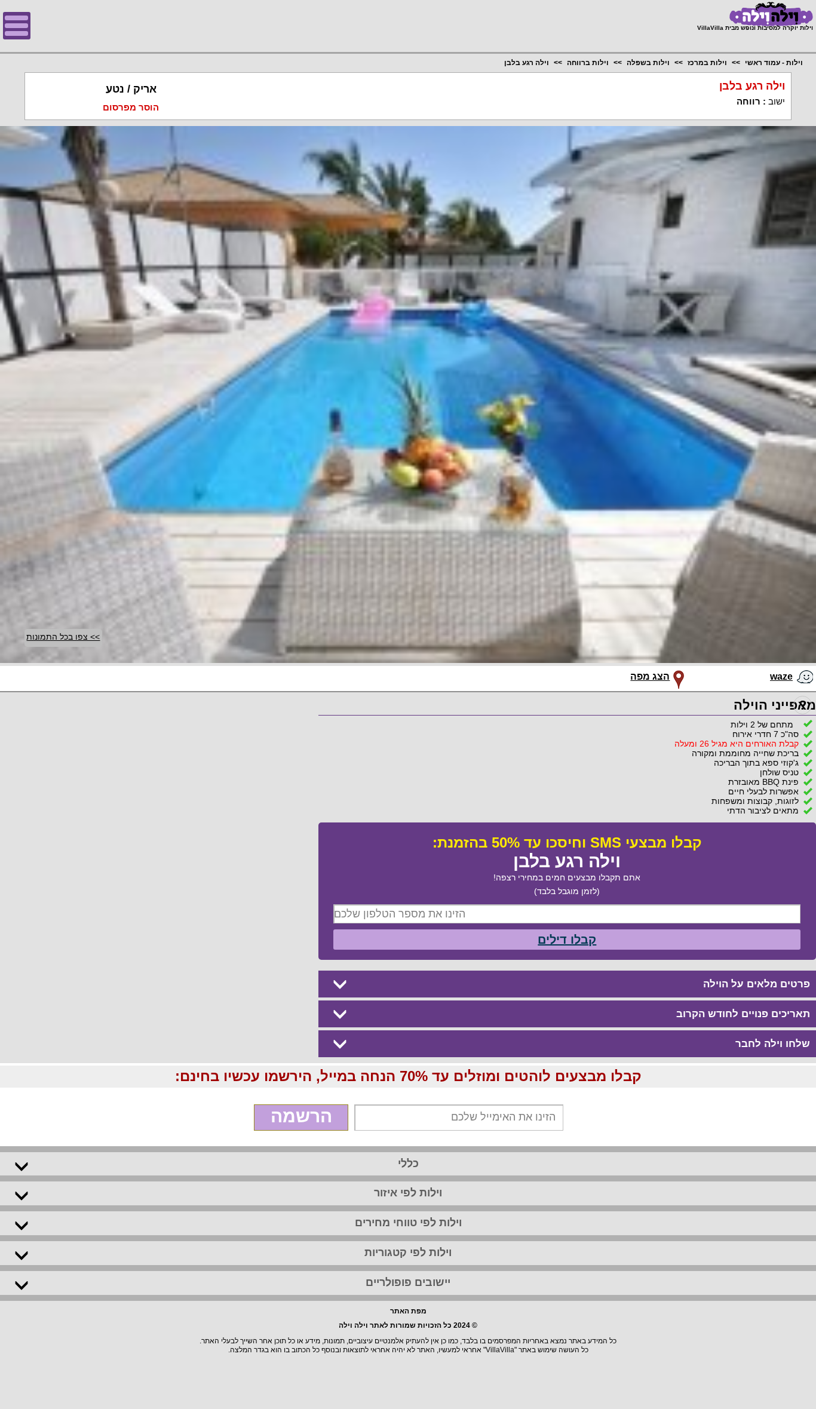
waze (781, 676)
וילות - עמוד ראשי (774, 63)
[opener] (16, 25)
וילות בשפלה (648, 63)
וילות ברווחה (588, 63)
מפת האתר (408, 1311)
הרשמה (301, 1116)
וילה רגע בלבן (526, 63)
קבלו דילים (567, 939)
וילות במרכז (707, 63)
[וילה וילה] (755, 14)
